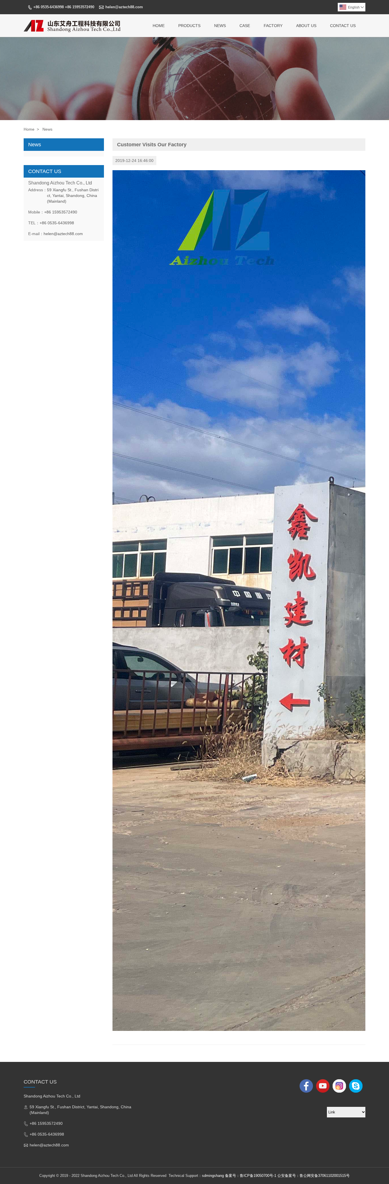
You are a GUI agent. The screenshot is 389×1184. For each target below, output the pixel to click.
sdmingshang (213, 1175)
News (220, 25)
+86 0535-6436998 (57, 223)
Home (159, 25)
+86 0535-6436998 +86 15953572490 (63, 7)
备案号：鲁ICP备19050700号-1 (250, 1175)
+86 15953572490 (60, 212)
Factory (273, 25)
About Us (306, 25)
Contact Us (343, 25)
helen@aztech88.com (124, 7)
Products (189, 25)
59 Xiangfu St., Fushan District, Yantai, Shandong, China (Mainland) (73, 196)
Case (244, 25)
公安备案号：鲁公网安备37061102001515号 (313, 1175)
